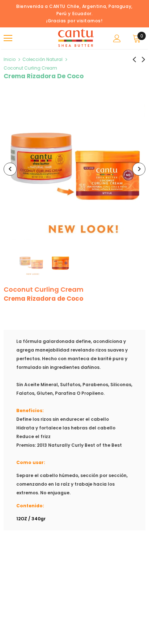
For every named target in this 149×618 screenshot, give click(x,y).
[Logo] (75, 38)
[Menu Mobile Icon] (8, 38)
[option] (74, 169)
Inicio (10, 59)
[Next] (138, 169)
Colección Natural (42, 59)
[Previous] (10, 169)
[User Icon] (117, 38)
